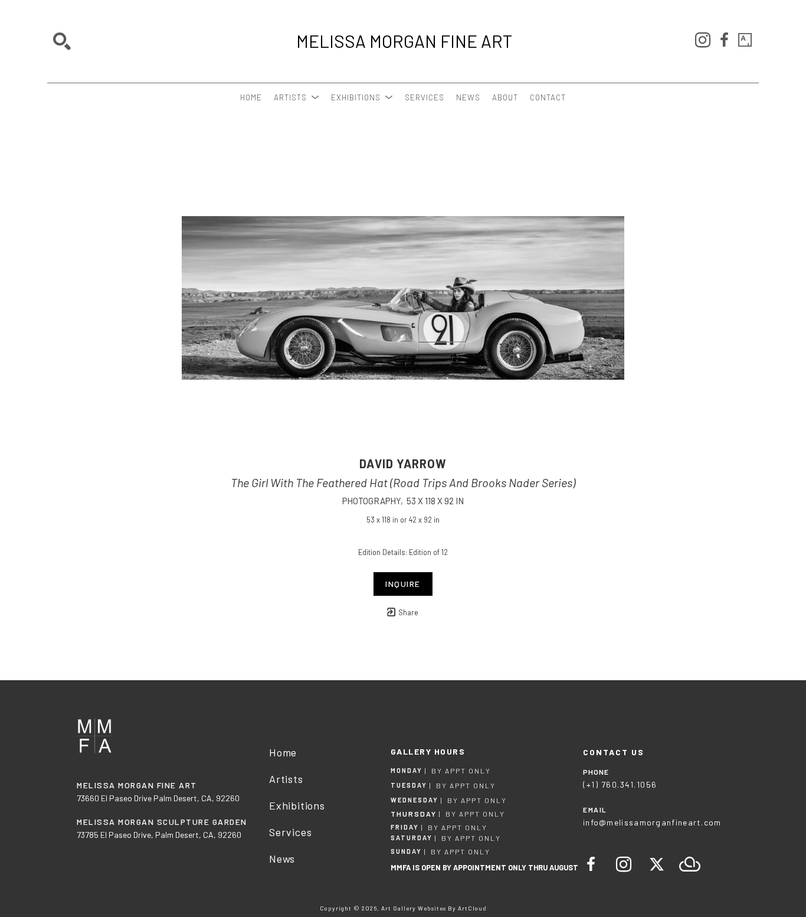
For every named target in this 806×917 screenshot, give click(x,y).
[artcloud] (689, 864)
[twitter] (656, 864)
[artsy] (745, 40)
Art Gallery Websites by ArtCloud (434, 908)
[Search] (62, 41)
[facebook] (724, 40)
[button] (296, 97)
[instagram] (702, 40)
